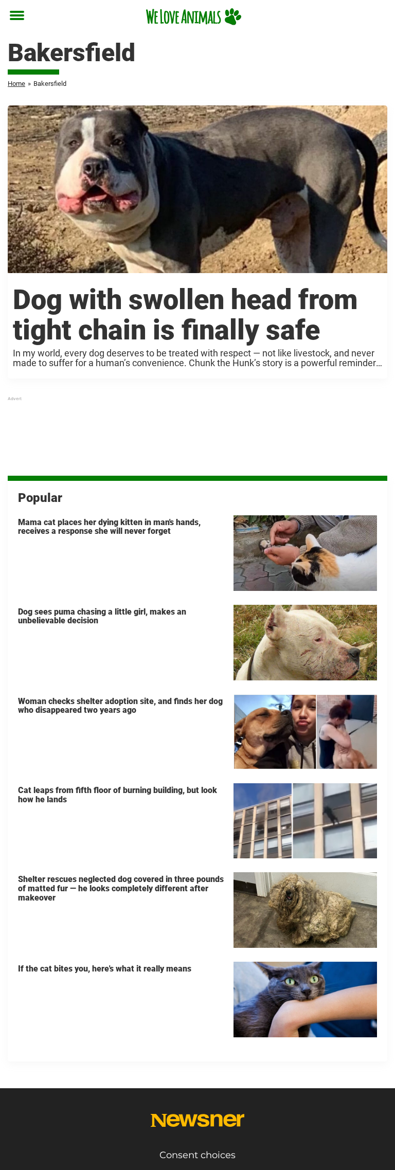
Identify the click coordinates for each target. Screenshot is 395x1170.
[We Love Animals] (193, 16)
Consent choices (197, 1155)
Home (16, 83)
